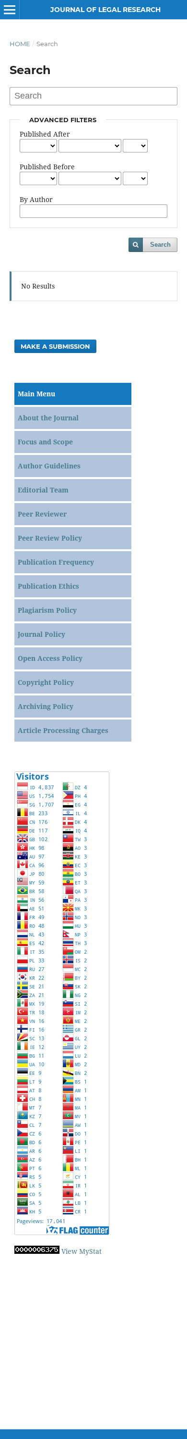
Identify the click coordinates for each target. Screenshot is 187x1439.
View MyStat (81, 1251)
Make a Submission (55, 346)
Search (160, 244)
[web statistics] (36, 1251)
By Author (36, 199)
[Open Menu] (9, 9)
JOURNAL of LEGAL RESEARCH (105, 9)
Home (20, 44)
